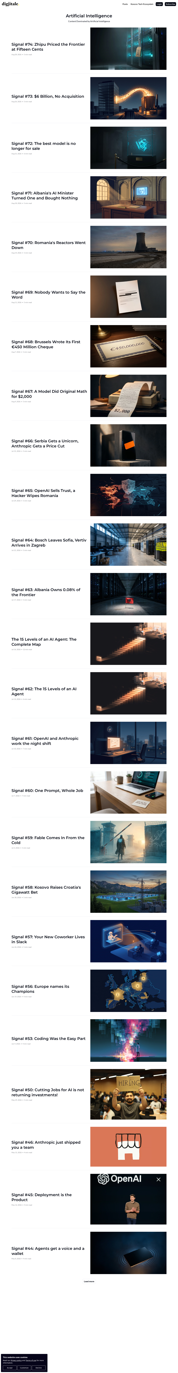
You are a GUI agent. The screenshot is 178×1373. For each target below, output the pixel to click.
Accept (9, 1368)
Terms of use (31, 1360)
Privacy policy (16, 1360)
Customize (24, 1368)
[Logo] (10, 4)
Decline (39, 1368)
